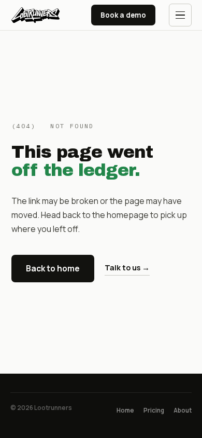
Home (125, 410)
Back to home (53, 268)
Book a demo (123, 15)
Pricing (153, 410)
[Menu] (180, 15)
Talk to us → (127, 267)
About (183, 410)
